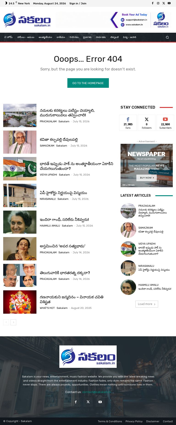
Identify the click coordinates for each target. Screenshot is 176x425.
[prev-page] (6, 322)
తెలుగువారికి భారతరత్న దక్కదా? (65, 272)
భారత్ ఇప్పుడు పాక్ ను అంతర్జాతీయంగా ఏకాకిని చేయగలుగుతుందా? (150, 250)
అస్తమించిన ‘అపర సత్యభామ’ (62, 246)
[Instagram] (158, 3)
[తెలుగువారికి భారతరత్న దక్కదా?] (19, 275)
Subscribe (165, 118)
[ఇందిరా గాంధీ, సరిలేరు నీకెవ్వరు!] (19, 222)
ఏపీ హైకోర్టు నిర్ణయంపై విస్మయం (63, 192)
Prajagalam (48, 121)
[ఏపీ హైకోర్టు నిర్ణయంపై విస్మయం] (19, 195)
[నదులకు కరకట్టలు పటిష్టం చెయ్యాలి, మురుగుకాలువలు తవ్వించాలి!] (19, 115)
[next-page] (13, 322)
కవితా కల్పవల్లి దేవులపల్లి (59, 139)
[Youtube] (169, 3)
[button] (167, 37)
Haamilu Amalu (50, 226)
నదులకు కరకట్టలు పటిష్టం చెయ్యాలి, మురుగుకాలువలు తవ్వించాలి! (67, 112)
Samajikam (47, 145)
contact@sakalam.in (96, 392)
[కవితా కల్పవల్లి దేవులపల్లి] (19, 142)
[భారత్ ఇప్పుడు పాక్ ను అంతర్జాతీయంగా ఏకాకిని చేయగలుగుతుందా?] (19, 168)
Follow (146, 118)
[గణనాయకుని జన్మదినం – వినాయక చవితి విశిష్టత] (19, 302)
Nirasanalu (48, 199)
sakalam (63, 121)
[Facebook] (152, 3)
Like (128, 118)
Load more (145, 304)
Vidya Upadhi (48, 175)
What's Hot (47, 308)
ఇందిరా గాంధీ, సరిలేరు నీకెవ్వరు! (64, 219)
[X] (163, 3)
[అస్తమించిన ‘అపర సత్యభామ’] (19, 248)
